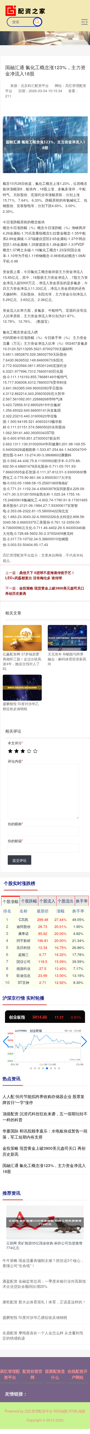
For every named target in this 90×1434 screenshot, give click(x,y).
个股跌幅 (29, 901)
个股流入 (47, 901)
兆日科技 (23, 947)
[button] (5, 1041)
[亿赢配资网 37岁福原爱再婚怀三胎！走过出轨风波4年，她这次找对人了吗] (22, 637)
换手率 (82, 901)
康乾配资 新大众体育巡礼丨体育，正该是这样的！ (44, 1301)
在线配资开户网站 (78, 1374)
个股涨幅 (10, 901)
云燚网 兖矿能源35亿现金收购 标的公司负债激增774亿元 (44, 1245)
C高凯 (23, 919)
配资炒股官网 (32, 1374)
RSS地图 (61, 1411)
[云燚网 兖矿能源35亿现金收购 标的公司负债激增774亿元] (45, 1221)
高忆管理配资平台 (10, 1374)
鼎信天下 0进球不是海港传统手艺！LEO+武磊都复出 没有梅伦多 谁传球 (40, 575)
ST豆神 (23, 982)
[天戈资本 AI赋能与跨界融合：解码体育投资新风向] (67, 637)
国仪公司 (23, 961)
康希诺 (23, 933)
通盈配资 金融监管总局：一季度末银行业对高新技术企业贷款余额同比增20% (44, 1283)
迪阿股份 (23, 926)
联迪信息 (23, 975)
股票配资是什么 (55, 1374)
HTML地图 (76, 1411)
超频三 (23, 954)
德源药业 (23, 968)
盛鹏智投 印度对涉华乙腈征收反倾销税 (34, 1317)
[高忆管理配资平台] (26, 10)
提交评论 (19, 860)
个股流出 (66, 901)
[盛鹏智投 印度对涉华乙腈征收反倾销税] (22, 686)
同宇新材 (23, 940)
